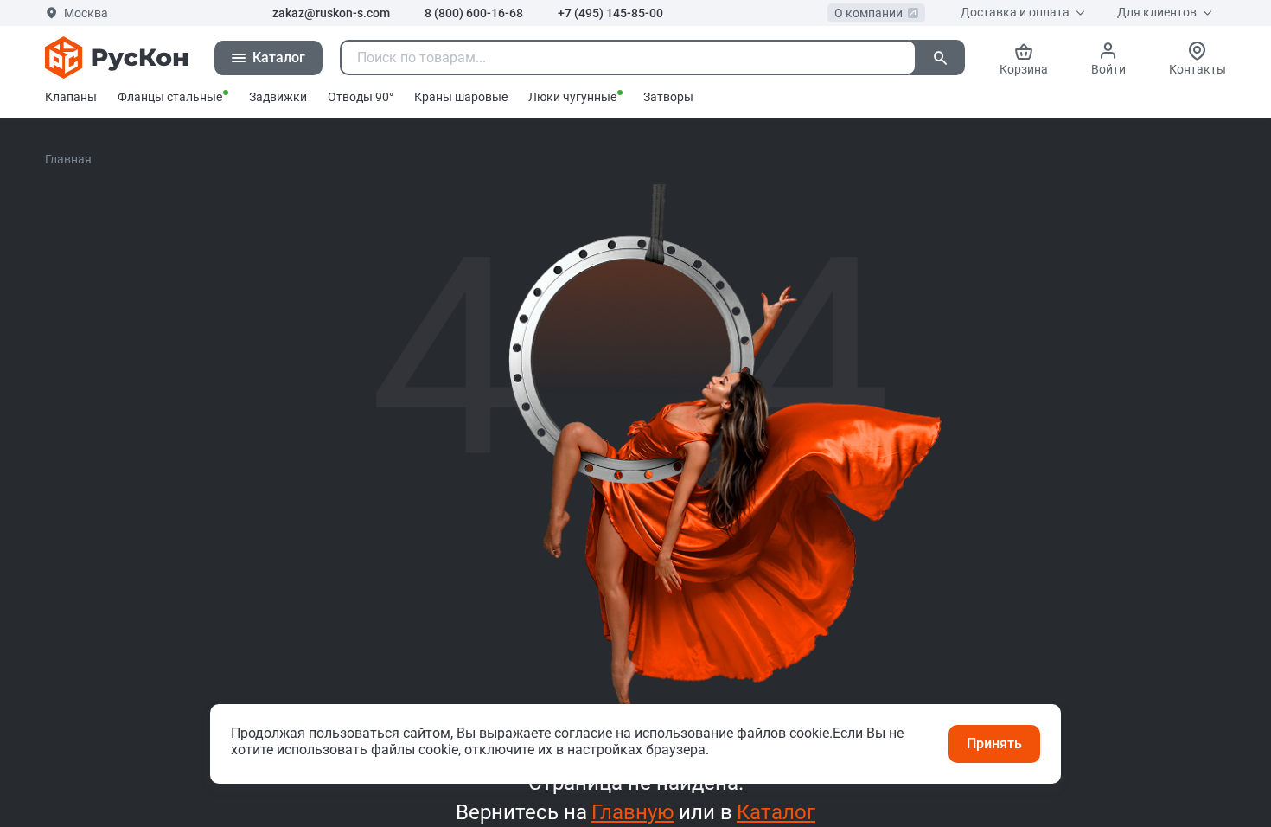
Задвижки (278, 97)
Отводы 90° (360, 97)
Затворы (668, 97)
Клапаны (71, 97)
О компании (868, 13)
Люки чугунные (572, 97)
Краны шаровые (461, 97)
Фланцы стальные (170, 97)
